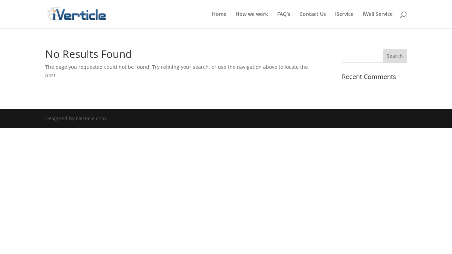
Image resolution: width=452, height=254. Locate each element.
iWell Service (378, 14)
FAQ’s (283, 14)
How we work (252, 14)
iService (344, 14)
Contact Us (312, 14)
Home (219, 14)
